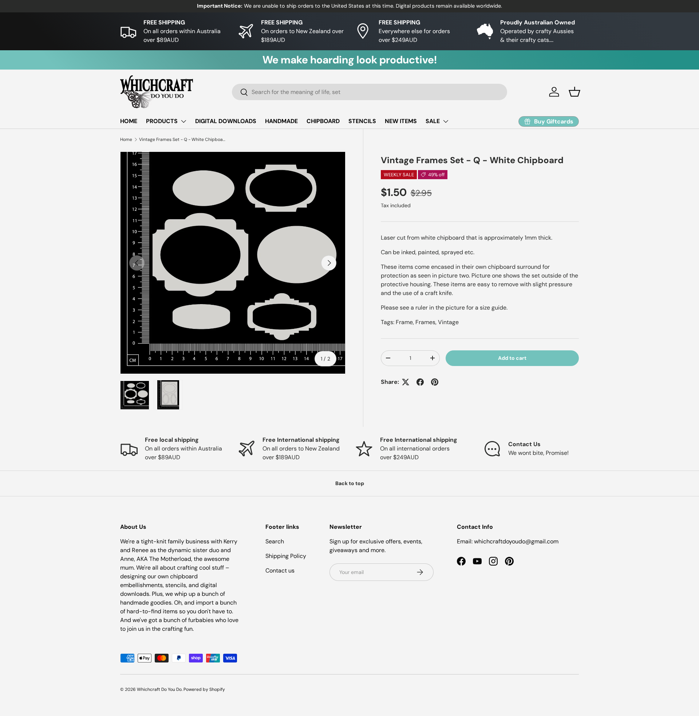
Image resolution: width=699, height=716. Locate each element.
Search (274, 541)
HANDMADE (281, 121)
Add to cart (512, 358)
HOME (128, 121)
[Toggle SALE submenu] (445, 121)
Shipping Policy (285, 556)
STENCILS (362, 121)
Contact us (280, 570)
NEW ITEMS (401, 121)
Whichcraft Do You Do (159, 689)
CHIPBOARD (323, 121)
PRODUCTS (162, 121)
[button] (574, 92)
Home (126, 139)
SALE (433, 121)
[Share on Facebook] (420, 382)
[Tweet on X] (405, 382)
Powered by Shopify (204, 689)
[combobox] (369, 92)
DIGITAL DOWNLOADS (225, 121)
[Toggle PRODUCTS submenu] (183, 121)
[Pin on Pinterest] (434, 382)
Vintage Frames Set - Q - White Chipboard (182, 139)
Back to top (349, 483)
